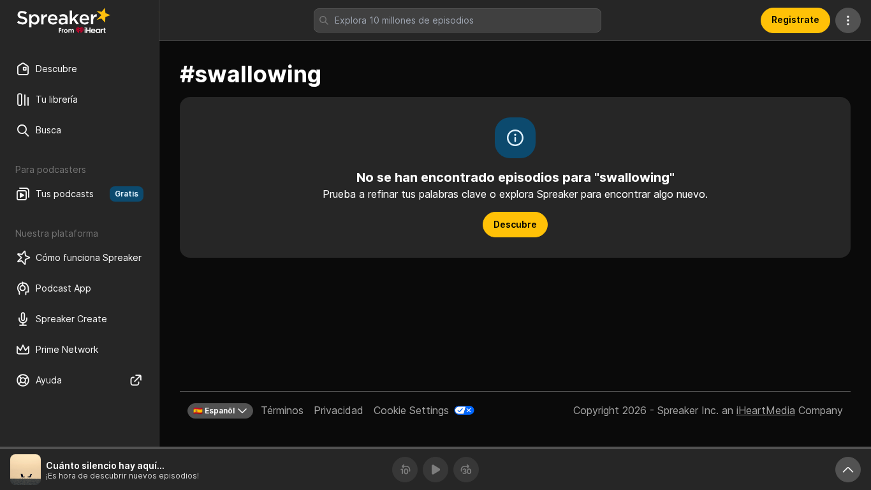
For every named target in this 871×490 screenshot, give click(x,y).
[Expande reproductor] (848, 469)
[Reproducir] (435, 469)
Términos (282, 410)
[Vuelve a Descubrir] (63, 20)
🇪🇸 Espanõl (214, 410)
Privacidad (338, 410)
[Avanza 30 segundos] (466, 469)
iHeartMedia (765, 410)
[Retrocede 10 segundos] (405, 469)
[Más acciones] (848, 20)
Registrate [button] (795, 19)
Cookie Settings (411, 410)
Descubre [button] (515, 224)
